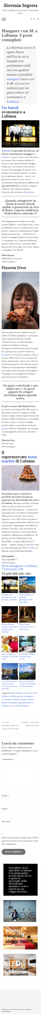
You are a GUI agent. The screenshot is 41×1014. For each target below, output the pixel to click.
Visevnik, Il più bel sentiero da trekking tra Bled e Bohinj (27, 683)
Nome (5, 796)
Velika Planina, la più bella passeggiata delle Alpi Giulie (26, 598)
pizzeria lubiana (9, 703)
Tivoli (32, 548)
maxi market (28, 699)
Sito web (6, 821)
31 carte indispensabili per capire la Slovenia (10, 725)
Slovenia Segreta (20, 5)
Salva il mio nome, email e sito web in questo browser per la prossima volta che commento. (20, 841)
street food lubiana (19, 706)
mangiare (13, 79)
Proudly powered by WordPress (10, 1009)
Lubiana (12, 101)
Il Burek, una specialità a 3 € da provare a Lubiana (9, 597)
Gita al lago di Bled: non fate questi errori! (27, 656)
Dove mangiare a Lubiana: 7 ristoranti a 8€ (20, 567)
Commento (8, 759)
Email (5, 809)
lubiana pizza (16, 696)
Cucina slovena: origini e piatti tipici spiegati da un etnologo (10, 628)
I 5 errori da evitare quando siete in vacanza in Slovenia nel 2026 (10, 685)
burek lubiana (16, 693)
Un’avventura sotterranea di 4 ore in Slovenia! (27, 626)
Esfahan (27, 1009)
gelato (5, 428)
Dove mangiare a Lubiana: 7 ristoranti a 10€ (10, 656)
